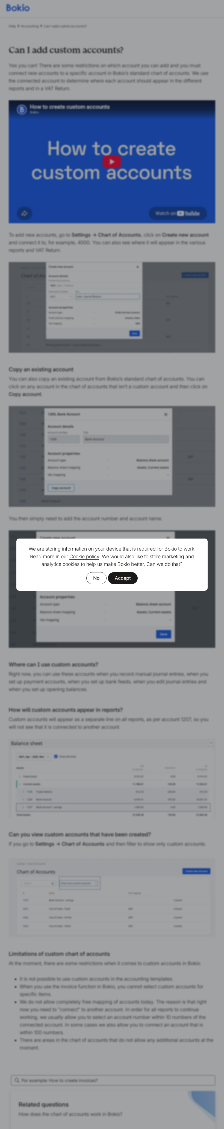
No (96, 578)
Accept (123, 578)
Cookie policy (84, 556)
